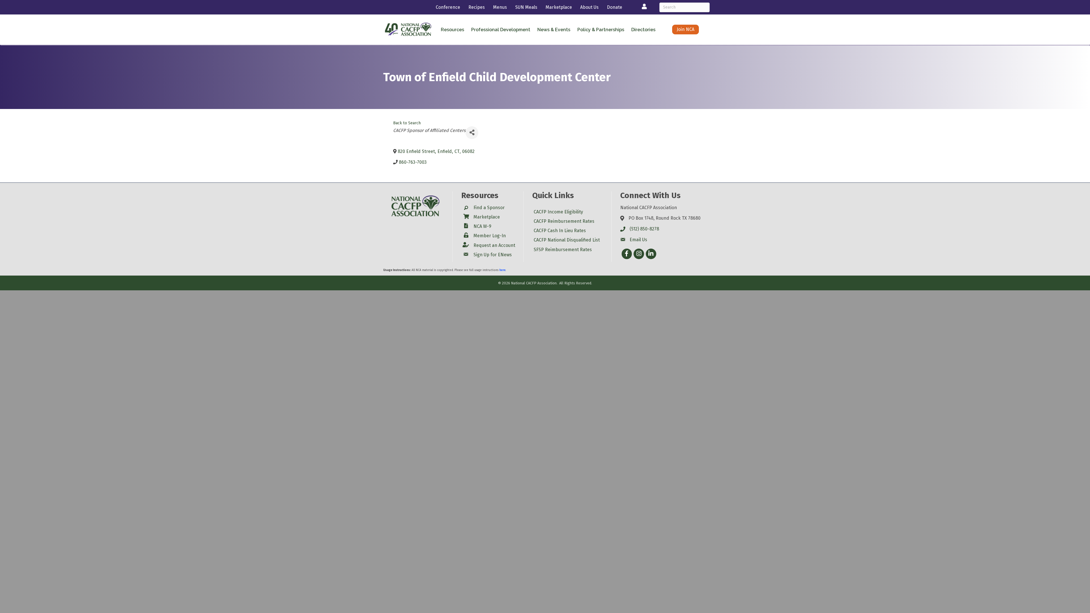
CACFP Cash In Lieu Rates (560, 230)
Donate (614, 7)
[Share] (472, 132)
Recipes (476, 7)
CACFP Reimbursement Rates (564, 221)
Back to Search (407, 123)
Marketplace (559, 7)
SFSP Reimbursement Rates (563, 249)
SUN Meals (526, 7)
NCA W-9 (482, 226)
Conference (448, 7)
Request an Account (494, 245)
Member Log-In (489, 235)
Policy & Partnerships (600, 29)
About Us (589, 7)
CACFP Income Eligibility (558, 212)
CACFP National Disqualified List (567, 240)
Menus (500, 7)
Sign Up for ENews (492, 254)
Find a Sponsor (489, 207)
